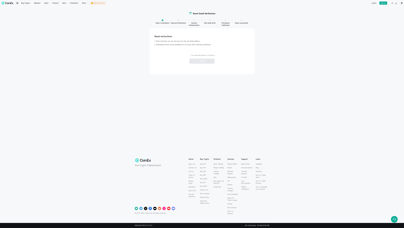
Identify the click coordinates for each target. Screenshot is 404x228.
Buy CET (203, 182)
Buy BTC (203, 164)
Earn (215, 177)
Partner (229, 185)
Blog (257, 168)
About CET (192, 190)
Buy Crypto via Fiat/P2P (219, 182)
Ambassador (231, 177)
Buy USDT (203, 186)
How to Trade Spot (261, 176)
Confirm (202, 61)
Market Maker (232, 164)
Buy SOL (203, 171)
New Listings (204, 193)
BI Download (231, 207)
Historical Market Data (204, 202)
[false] (190, 55)
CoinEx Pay (217, 187)
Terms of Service (192, 176)
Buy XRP (203, 175)
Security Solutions (192, 195)
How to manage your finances (261, 188)
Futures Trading (216, 172)
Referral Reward (230, 172)
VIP (228, 181)
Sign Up (383, 3)
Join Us (191, 171)
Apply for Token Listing (232, 199)
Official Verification (245, 188)
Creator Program (230, 189)
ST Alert (244, 177)
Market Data (204, 197)
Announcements (246, 168)
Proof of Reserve (230, 212)
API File (229, 204)
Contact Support (244, 172)
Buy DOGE (203, 179)
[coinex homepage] (8, 3)
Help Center (245, 164)
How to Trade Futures (261, 182)
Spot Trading (218, 164)
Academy (259, 164)
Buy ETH (203, 168)
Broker (229, 168)
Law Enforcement (245, 182)
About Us (192, 164)
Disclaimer (192, 187)
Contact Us (193, 168)
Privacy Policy (191, 182)
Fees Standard (232, 194)
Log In (374, 3)
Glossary (259, 171)
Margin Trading (219, 168)
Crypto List (204, 190)
